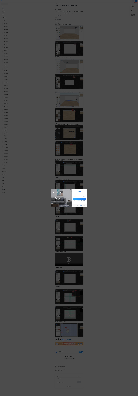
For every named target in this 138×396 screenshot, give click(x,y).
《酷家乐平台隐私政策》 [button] (83, 200)
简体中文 (84, 205)
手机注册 (79, 191)
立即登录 (81, 205)
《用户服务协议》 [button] (78, 200)
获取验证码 (84, 196)
